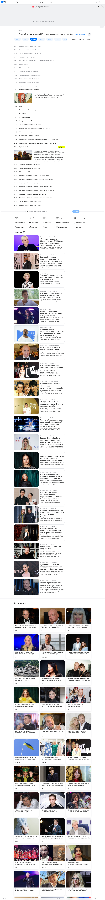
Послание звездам (24, 117)
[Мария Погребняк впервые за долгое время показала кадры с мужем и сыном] (78, 883)
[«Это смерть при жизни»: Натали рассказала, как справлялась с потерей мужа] (78, 620)
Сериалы (81, 39)
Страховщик (22, 147)
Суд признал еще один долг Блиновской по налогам (51, 294)
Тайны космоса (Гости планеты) (28, 71)
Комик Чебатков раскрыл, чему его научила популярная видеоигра (50, 549)
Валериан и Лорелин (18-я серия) (29, 82)
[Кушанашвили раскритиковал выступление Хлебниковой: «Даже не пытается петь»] (52, 672)
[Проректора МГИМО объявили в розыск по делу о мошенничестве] (52, 778)
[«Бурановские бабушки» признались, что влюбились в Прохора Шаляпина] (26, 857)
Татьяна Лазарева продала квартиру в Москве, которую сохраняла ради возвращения (51, 277)
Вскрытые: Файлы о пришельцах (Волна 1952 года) (34, 175)
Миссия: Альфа (23, 64)
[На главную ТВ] (5, 2)
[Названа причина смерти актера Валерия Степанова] (52, 883)
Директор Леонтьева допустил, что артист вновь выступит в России (51, 313)
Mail (3, 898)
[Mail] (2, 2)
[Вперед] (102, 6)
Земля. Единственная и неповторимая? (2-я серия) (34, 128)
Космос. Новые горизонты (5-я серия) (30, 46)
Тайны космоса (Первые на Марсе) (29, 168)
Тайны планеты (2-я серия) (27, 132)
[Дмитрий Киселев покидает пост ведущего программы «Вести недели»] (52, 620)
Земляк (21, 106)
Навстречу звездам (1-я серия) (28, 121)
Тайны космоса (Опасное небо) (28, 68)
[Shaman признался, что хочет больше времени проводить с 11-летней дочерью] (78, 830)
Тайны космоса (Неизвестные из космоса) (31, 172)
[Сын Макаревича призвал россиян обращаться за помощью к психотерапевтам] (78, 699)
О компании (8, 898)
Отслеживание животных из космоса (30, 124)
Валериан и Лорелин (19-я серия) (29, 86)
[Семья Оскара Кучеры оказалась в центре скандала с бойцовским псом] (26, 620)
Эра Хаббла (22, 113)
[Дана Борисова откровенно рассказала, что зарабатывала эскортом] (78, 751)
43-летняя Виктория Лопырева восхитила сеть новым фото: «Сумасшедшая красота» (51, 531)
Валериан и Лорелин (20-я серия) (29, 89)
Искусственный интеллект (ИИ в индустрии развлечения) (36, 60)
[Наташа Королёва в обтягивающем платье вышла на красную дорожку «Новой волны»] (78, 857)
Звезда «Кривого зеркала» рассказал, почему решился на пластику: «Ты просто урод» (51, 585)
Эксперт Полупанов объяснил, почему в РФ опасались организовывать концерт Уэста (51, 259)
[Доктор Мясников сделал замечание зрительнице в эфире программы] (26, 725)
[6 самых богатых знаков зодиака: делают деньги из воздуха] (52, 646)
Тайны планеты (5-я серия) (27, 57)
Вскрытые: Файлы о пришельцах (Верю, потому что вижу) (36, 190)
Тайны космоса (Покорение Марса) (29, 164)
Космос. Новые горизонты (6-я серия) (30, 50)
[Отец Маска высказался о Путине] (52, 725)
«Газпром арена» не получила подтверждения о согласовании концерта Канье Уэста (52, 331)
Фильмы (73, 39)
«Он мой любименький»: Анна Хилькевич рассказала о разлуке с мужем (51, 368)
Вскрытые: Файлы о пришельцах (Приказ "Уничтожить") (35, 186)
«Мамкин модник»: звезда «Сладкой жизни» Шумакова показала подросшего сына (51, 476)
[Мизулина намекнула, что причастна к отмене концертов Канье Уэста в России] (26, 646)
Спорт (89, 39)
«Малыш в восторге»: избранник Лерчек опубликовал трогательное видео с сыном (51, 494)
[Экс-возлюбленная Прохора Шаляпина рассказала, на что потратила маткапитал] (26, 699)
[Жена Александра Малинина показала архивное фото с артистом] (78, 725)
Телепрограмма (18, 30)
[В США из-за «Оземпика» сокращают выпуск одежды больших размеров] (52, 751)
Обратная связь (98, 898)
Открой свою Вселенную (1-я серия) (30, 53)
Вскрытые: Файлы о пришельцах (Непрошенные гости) (35, 198)
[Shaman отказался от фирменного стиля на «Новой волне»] (26, 883)
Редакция (40, 898)
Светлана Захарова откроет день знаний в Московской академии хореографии (51, 422)
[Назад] (98, 6)
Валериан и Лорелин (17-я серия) (29, 79)
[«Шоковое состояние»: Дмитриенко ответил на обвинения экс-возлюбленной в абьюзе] (52, 804)
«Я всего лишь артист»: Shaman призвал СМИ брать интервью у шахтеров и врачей (51, 241)
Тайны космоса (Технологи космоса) (30, 75)
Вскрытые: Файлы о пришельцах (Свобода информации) (36, 179)
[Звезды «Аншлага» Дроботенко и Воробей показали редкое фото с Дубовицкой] (52, 830)
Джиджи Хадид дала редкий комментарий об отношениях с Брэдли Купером (52, 512)
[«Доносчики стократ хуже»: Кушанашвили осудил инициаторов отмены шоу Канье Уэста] (26, 804)
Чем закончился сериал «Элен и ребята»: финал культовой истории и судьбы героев (51, 386)
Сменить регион (80, 34)
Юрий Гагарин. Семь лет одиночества (30, 110)
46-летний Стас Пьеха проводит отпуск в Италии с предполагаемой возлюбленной (51, 404)
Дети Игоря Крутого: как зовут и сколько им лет (50, 349)
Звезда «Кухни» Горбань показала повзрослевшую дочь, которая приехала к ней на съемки (50, 440)
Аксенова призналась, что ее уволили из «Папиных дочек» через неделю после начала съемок (52, 458)
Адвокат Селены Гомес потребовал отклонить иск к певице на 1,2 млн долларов (51, 567)
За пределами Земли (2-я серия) (29, 135)
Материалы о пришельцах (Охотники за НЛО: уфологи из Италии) (38, 139)
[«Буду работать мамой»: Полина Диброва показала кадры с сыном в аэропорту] (78, 778)
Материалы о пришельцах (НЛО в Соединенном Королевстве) (37, 143)
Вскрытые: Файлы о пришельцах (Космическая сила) (35, 183)
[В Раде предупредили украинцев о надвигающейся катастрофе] (26, 751)
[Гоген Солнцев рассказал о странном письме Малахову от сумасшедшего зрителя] (26, 778)
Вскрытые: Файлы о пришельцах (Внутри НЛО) (33, 194)
